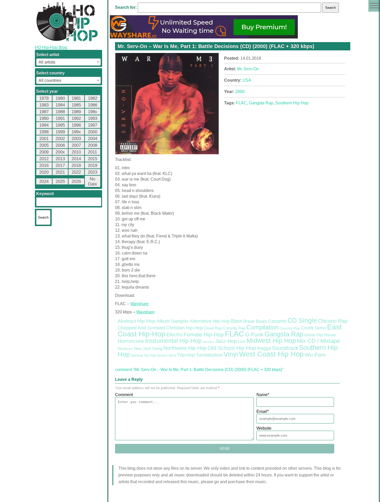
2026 (76, 181)
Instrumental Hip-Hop (173, 340)
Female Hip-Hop (204, 334)
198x (92, 111)
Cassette (277, 321)
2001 (44, 138)
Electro (174, 334)
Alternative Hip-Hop (209, 321)
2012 (44, 158)
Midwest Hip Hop (271, 340)
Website (263, 428)
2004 (92, 138)
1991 (60, 118)
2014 (76, 158)
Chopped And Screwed (141, 327)
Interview (208, 341)
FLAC (241, 103)
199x (76, 131)
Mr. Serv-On (248, 69)
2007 (76, 145)
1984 (60, 105)
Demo (320, 328)
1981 (76, 98)
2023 (92, 172)
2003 (76, 138)
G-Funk (254, 334)
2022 (76, 172)
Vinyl (231, 354)
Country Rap (289, 328)
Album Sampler (172, 321)
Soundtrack (285, 348)
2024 (44, 181)
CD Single (302, 320)
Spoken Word (166, 355)
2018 (76, 165)
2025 (60, 181)
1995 (60, 125)
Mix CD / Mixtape (318, 341)
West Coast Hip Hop (271, 354)
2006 (60, 145)
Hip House (326, 335)
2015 (92, 158)
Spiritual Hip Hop (143, 355)
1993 (92, 118)
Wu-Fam (315, 355)
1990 (44, 118)
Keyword (45, 193)
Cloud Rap (213, 328)
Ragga (264, 348)
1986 (92, 105)
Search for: (126, 7)
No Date (92, 181)
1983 (44, 105)
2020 (44, 172)
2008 (92, 145)
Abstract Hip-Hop (137, 321)
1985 (76, 105)
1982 (92, 98)
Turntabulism (209, 355)
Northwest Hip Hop (185, 348)
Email (262, 411)
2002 (60, 138)
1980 (60, 98)
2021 (60, 172)
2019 (92, 165)
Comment (124, 394)
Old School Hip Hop (232, 348)
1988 (60, 111)
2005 (44, 145)
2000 (92, 131)
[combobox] (68, 62)
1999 (60, 131)
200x (60, 152)
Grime (309, 335)
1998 (44, 131)
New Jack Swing (148, 348)
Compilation (262, 327)
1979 (44, 98)
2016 (44, 165)
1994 (44, 125)
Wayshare (139, 304)
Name (262, 394)
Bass (236, 321)
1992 (76, 118)
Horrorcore (131, 341)
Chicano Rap (332, 321)
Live (242, 341)
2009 (44, 152)
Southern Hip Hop (291, 103)
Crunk (307, 327)
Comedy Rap (234, 328)
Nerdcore (125, 348)
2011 (92, 152)
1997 (92, 125)
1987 (44, 111)
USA (246, 80)
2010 (76, 152)
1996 (76, 125)
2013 (60, 158)
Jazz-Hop (226, 341)
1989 (76, 111)
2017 (60, 165)
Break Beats (255, 321)
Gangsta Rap (261, 103)
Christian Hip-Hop (184, 327)
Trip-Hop (186, 355)
